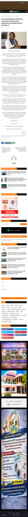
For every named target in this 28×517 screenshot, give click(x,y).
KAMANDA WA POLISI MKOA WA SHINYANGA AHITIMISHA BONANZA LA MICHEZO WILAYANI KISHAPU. (16, 259)
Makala (19, 307)
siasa (21, 305)
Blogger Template (9, 515)
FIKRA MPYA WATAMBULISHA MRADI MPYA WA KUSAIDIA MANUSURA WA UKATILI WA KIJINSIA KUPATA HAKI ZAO (16, 266)
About (13, 513)
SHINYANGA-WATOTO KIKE (15, 315)
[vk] (20, 335)
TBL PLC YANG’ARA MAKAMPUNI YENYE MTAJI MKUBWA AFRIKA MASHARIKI (16, 248)
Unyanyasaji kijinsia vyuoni (7, 319)
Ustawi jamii (15, 319)
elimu (16, 307)
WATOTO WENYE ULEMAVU (7, 321)
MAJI (17, 313)
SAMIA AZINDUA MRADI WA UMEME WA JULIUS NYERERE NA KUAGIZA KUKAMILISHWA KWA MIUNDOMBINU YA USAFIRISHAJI (16, 179)
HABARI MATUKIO (5, 313)
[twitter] (20, 329)
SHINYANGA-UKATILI (11, 311)
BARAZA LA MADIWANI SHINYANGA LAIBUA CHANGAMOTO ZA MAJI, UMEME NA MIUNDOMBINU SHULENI (16, 272)
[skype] (7, 332)
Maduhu (14, 163)
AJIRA (22, 311)
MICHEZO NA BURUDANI (16, 309)
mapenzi (23, 309)
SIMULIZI (3, 309)
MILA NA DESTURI (5, 315)
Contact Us (18, 513)
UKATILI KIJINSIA (14, 317)
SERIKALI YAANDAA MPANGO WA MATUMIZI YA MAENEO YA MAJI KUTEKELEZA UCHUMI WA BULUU (16, 173)
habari (5, 15)
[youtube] (7, 338)
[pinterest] (20, 332)
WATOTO (21, 319)
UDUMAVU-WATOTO (6, 317)
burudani (3, 307)
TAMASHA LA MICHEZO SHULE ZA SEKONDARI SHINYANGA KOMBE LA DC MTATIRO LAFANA (16, 253)
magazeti (7, 305)
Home (2, 15)
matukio (8, 307)
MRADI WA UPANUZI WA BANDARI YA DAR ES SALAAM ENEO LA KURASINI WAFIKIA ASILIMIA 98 (16, 186)
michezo (16, 305)
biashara (8, 309)
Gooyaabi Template (22, 515)
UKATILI (17, 311)
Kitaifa (12, 305)
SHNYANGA (23, 315)
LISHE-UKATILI (12, 313)
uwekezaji (4, 311)
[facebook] (7, 329)
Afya (12, 307)
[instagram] (7, 335)
